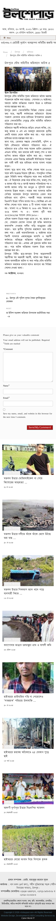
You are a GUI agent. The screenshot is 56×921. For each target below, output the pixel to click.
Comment (8, 349)
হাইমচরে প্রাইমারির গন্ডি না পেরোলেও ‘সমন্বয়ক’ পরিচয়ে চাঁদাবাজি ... (23, 699)
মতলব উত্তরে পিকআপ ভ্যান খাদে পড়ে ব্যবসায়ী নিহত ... (24, 591)
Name (5, 385)
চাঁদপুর (17, 52)
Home (5, 52)
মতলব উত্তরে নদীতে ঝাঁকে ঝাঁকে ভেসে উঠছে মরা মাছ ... (27, 536)
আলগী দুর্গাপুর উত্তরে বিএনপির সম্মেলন (24, 808)
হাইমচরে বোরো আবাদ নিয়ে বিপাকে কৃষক (25, 859)
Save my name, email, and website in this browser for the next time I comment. (27, 415)
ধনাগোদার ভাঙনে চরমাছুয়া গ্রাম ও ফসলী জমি (27, 645)
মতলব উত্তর (12, 472)
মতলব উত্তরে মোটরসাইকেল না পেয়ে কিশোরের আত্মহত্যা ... (23, 480)
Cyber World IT (28, 918)
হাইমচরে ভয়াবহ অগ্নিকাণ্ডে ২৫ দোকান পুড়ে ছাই (26, 754)
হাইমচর (30, 52)
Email (5, 398)
